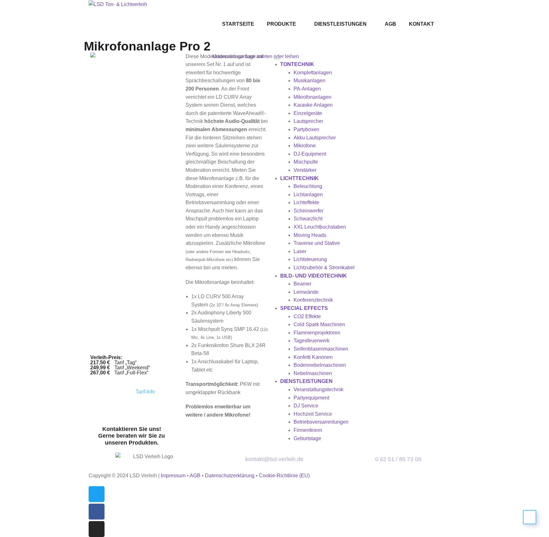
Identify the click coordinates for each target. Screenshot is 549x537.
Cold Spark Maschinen (319, 324)
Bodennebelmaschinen (320, 365)
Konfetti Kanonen (313, 357)
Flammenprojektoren (317, 332)
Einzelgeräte (308, 113)
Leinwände (306, 292)
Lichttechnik (299, 178)
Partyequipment (311, 397)
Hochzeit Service (313, 414)
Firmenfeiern (308, 430)
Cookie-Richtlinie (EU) (284, 475)
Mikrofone (305, 145)
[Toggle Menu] (277, 58)
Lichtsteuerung (310, 259)
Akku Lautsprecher (315, 137)
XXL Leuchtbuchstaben (320, 227)
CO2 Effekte (307, 316)
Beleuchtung (308, 186)
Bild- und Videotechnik (313, 276)
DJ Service (306, 405)
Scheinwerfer (308, 210)
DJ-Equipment (310, 154)
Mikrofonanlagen (312, 97)
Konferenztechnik (313, 300)
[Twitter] (97, 494)
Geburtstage (307, 438)
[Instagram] (97, 529)
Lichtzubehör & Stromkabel (324, 267)
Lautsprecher (308, 121)
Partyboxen (306, 129)
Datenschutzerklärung (229, 475)
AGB (195, 475)
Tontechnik (297, 64)
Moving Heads (310, 235)
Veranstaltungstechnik (318, 389)
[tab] (158, 392)
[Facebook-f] (97, 512)
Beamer (302, 283)
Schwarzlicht (308, 218)
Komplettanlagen (313, 72)
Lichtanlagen (308, 194)
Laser (300, 251)
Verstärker (305, 170)
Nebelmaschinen (313, 373)
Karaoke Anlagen (313, 105)
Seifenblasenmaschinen (321, 349)
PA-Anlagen (307, 88)
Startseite (238, 24)
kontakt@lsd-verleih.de (274, 459)
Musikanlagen (309, 80)
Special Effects (304, 308)
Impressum (173, 475)
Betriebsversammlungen (321, 422)
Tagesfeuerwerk (311, 340)
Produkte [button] (281, 24)
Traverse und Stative (317, 243)
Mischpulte (306, 161)
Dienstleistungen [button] (306, 381)
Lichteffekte (306, 202)
